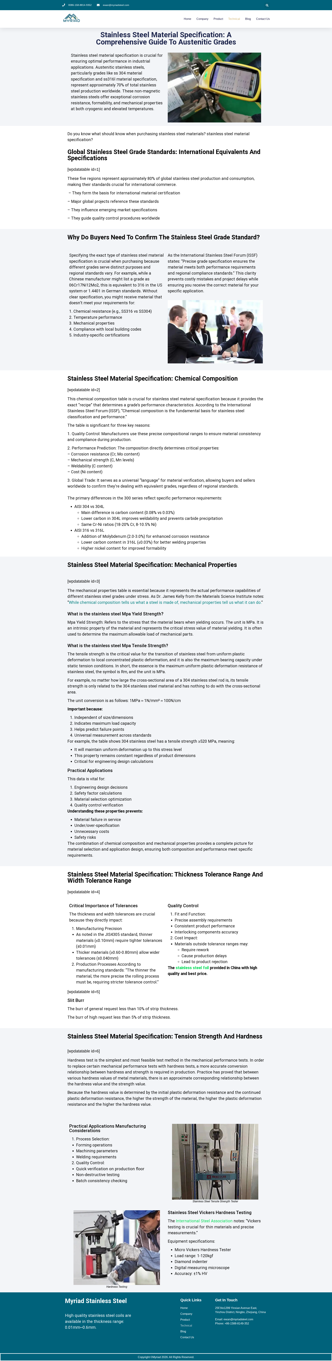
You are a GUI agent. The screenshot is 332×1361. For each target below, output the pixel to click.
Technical (234, 18)
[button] (267, 5)
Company (202, 18)
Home (187, 18)
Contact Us (263, 18)
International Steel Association (204, 1221)
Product (218, 18)
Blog (248, 18)
